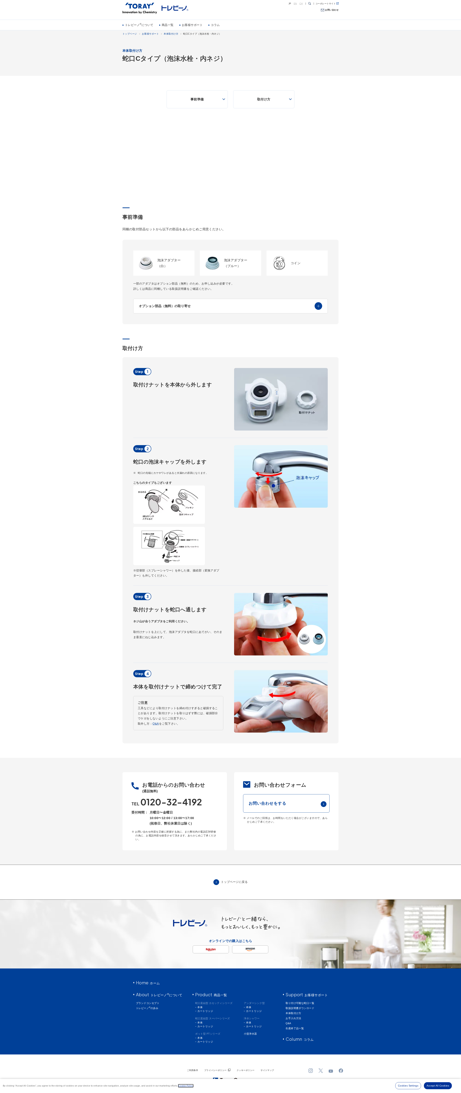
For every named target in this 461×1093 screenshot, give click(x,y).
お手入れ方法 (293, 1018)
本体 (200, 1007)
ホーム (148, 982)
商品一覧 (168, 24)
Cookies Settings (408, 1085)
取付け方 (263, 99)
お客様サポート (192, 24)
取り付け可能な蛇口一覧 (300, 1003)
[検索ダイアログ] (310, 3)
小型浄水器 (250, 1033)
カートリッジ (205, 1011)
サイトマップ (267, 1070)
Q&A (156, 723)
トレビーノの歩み (147, 1008)
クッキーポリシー (246, 1070)
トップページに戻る (234, 881)
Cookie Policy (185, 1086)
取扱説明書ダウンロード (300, 1008)
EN (295, 3)
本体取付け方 (171, 33)
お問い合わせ (332, 10)
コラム (215, 24)
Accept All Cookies (438, 1085)
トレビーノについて (139, 24)
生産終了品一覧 (295, 1028)
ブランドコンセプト (147, 1003)
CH (301, 3)
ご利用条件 (192, 1070)
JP (289, 3)
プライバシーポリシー (215, 1070)
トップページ (129, 33)
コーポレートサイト (325, 3)
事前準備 (197, 99)
